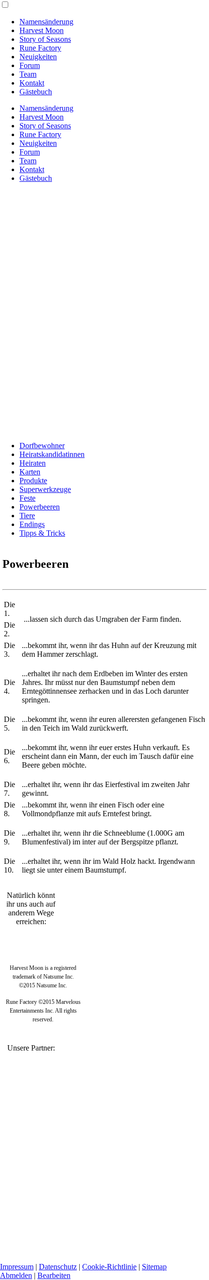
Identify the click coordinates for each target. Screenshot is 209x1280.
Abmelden (16, 1275)
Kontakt (31, 83)
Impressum (17, 1266)
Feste (27, 498)
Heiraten (32, 463)
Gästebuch (35, 92)
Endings (32, 524)
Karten (29, 472)
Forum (29, 65)
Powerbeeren (39, 507)
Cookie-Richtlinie (109, 1266)
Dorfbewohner (42, 445)
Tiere (27, 515)
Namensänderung (46, 22)
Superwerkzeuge (45, 489)
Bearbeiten (53, 1275)
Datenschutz (58, 1266)
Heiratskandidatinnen (52, 454)
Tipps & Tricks (42, 533)
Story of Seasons (45, 39)
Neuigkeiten (38, 57)
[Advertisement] (104, 329)
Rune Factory (40, 48)
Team (27, 74)
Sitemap (154, 1266)
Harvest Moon (41, 30)
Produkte (33, 480)
